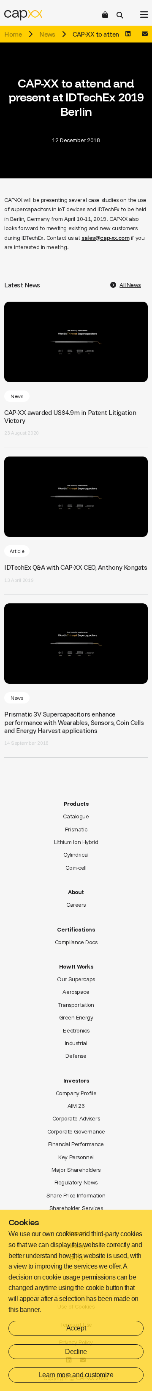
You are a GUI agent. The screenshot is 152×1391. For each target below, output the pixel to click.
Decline (76, 1351)
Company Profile (76, 1093)
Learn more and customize (76, 1374)
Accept (76, 1328)
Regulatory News (76, 1182)
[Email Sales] (145, 34)
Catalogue (76, 816)
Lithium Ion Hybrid (76, 842)
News (47, 34)
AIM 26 (76, 1106)
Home (13, 34)
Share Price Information (75, 1195)
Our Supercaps (76, 979)
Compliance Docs (76, 942)
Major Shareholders (76, 1169)
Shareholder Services (76, 1208)
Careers (76, 904)
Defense (75, 1055)
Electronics (76, 1030)
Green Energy (76, 1017)
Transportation (76, 1005)
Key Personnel (76, 1157)
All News (130, 285)
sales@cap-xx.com (105, 238)
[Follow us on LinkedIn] (127, 34)
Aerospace (75, 991)
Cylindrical (75, 854)
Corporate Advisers (76, 1118)
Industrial (76, 1043)
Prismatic (76, 829)
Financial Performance (75, 1144)
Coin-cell (75, 867)
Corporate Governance (76, 1131)
